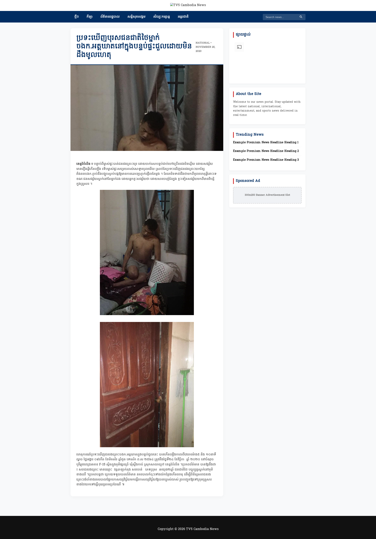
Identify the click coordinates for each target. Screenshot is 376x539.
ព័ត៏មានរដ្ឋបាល (110, 16)
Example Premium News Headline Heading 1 (265, 143)
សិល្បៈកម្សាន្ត (161, 16)
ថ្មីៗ (76, 16)
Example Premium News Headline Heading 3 (266, 160)
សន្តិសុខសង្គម (136, 16)
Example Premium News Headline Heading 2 (266, 151)
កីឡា (90, 16)
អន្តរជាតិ (183, 16)
